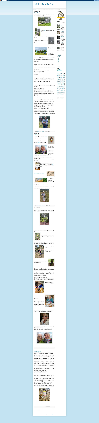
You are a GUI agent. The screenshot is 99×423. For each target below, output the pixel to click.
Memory (63, 88)
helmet (62, 94)
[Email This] (46, 131)
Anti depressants (61, 90)
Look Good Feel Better (59, 93)
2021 (58, 59)
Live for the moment (59, 88)
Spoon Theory (58, 94)
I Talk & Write (53, 9)
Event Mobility (58, 92)
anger (62, 81)
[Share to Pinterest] (49, 131)
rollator (44, 30)
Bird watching (58, 82)
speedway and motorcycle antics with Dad (39, 173)
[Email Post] (45, 131)
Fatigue (64, 75)
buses (61, 80)
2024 (58, 57)
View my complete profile (59, 70)
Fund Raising (62, 83)
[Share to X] (48, 205)
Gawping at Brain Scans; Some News (62, 37)
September (59, 54)
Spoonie (61, 94)
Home (35, 9)
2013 (58, 66)
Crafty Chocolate (37, 351)
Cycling (64, 82)
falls (63, 80)
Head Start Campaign (62, 92)
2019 (58, 61)
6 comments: (43, 131)
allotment (61, 77)
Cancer (64, 77)
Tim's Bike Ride (59, 9)
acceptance (58, 77)
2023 (58, 58)
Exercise (62, 79)
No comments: (43, 205)
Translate (62, 98)
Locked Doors (37, 12)
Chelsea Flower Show (62, 86)
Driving (59, 79)
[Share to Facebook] (48, 131)
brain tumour (59, 73)
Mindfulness (58, 80)
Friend (57, 81)
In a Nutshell (39, 9)
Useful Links (48, 9)
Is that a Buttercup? (38, 209)
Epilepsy (61, 74)
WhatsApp (39, 142)
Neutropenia (63, 93)
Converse (61, 82)
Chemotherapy (58, 75)
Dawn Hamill (59, 69)
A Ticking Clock (37, 134)
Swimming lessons (59, 84)
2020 (58, 60)
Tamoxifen (63, 84)
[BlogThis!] (47, 131)
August (59, 56)
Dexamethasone (59, 83)
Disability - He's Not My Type (62, 42)
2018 (58, 62)
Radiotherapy (60, 81)
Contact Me (43, 9)
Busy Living (59, 86)
